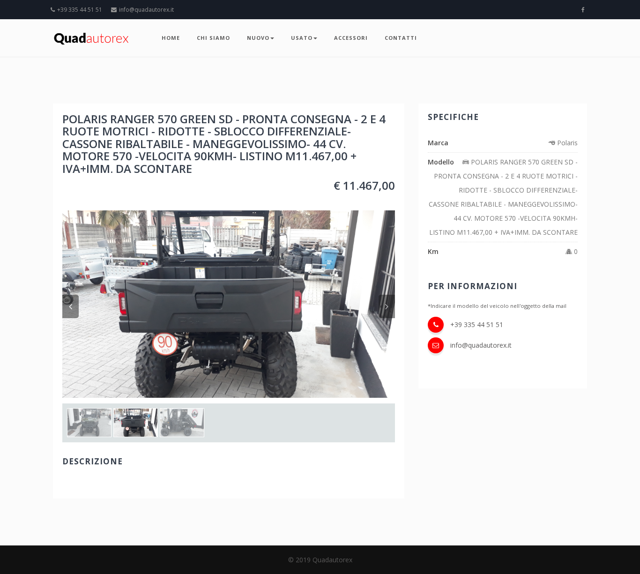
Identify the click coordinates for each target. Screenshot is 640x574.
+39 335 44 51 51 (79, 10)
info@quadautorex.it (146, 10)
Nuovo (258, 37)
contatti (401, 37)
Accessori (351, 37)
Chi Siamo (213, 37)
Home (171, 37)
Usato (302, 37)
